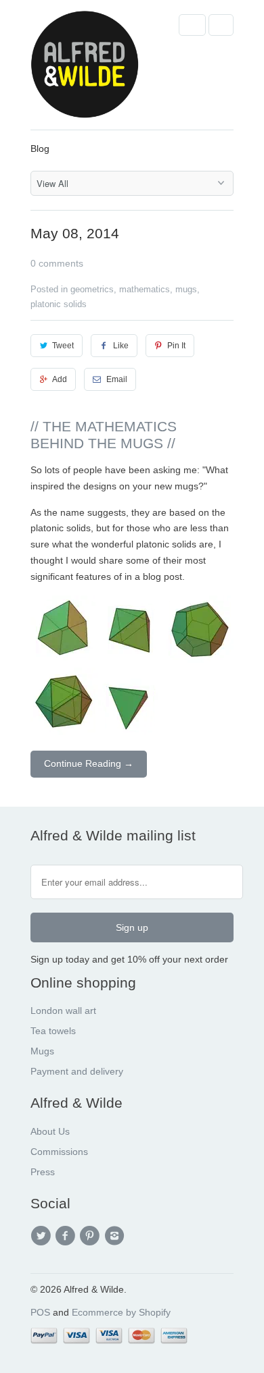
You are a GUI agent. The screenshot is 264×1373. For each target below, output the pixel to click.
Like (121, 345)
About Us (50, 1131)
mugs (186, 289)
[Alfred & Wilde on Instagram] (116, 1236)
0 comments (56, 263)
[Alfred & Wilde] (84, 70)
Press (42, 1171)
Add (59, 379)
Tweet (63, 345)
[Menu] (192, 25)
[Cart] (221, 25)
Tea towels (53, 1030)
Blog (39, 148)
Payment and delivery (76, 1071)
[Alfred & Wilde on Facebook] (67, 1236)
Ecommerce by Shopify (121, 1312)
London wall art (63, 1010)
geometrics (92, 289)
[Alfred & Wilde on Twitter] (42, 1236)
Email (116, 379)
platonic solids (58, 304)
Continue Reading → (88, 763)
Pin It (176, 345)
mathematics (144, 289)
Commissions (59, 1151)
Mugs (42, 1051)
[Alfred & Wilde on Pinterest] (92, 1236)
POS (40, 1312)
